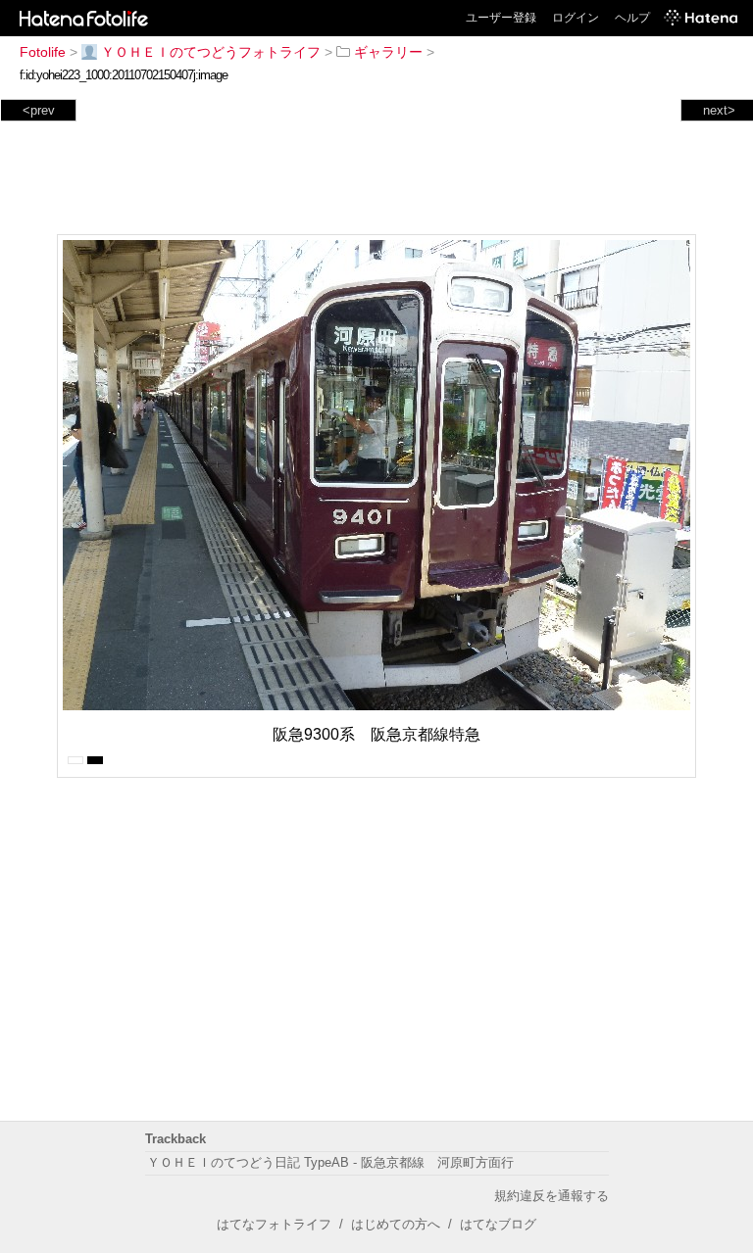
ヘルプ (632, 17)
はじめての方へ (395, 1224)
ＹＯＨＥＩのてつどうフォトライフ (211, 52)
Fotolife (43, 52)
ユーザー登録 (501, 17)
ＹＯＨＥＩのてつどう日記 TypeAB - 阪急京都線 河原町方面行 (330, 1162)
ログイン (575, 17)
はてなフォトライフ (274, 1224)
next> (719, 110)
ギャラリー (388, 52)
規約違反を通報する (551, 1195)
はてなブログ (498, 1224)
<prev (39, 110)
